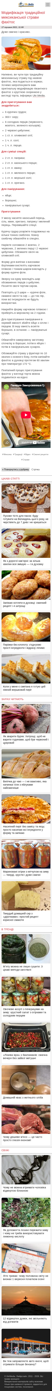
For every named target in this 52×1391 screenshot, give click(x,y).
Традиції (18, 454)
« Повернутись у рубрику (15, 469)
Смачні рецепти (40, 454)
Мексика (8, 454)
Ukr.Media (39, 95)
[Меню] (48, 4)
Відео (27, 454)
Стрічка (35, 469)
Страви (26, 459)
